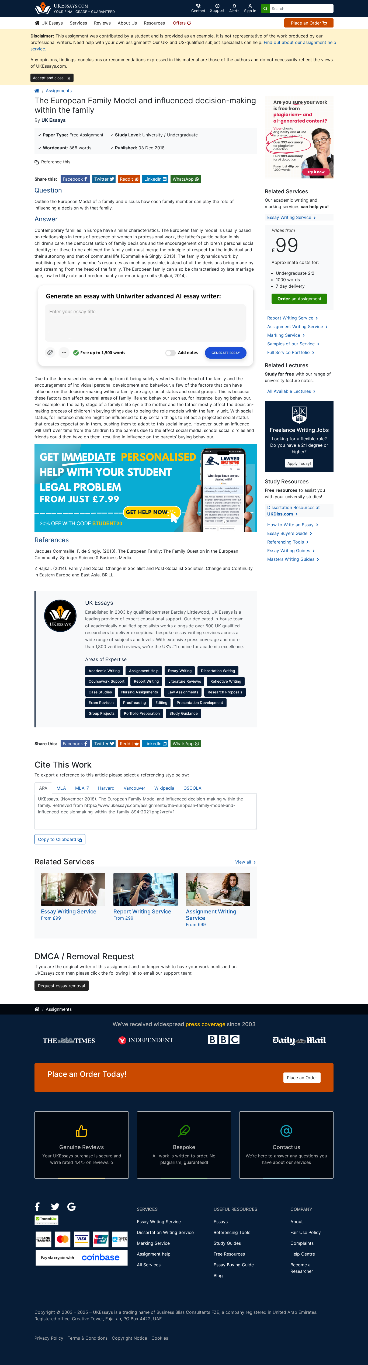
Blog (218, 1275)
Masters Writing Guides (291, 559)
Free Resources (229, 1254)
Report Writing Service (291, 318)
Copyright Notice (129, 1338)
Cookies (159, 1338)
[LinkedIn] (56, 1206)
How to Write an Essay (291, 524)
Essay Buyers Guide (288, 533)
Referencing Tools (286, 542)
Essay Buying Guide (234, 1264)
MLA (61, 788)
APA (43, 788)
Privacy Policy (48, 1338)
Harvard (106, 788)
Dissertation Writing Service (165, 1232)
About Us (127, 23)
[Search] (265, 8)
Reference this (55, 161)
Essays (221, 1221)
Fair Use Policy (305, 1232)
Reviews (102, 23)
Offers (180, 23)
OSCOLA (192, 788)
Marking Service (284, 335)
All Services (149, 1264)
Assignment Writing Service (295, 326)
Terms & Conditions (87, 1338)
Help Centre (302, 1254)
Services (78, 23)
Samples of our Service (291, 343)
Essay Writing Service (290, 217)
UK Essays (51, 23)
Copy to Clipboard (58, 839)
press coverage (205, 1024)
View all (243, 862)
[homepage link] (37, 90)
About (296, 1221)
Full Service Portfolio (289, 352)
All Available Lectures (289, 391)
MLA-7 (82, 788)
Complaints (302, 1243)
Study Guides (227, 1243)
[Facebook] (39, 1206)
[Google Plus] (71, 1206)
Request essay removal (61, 985)
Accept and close (49, 77)
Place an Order (306, 23)
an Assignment (299, 298)
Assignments (59, 90)
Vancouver (134, 788)
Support (217, 10)
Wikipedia (164, 788)
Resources (154, 23)
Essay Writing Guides (289, 550)
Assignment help (154, 1254)
